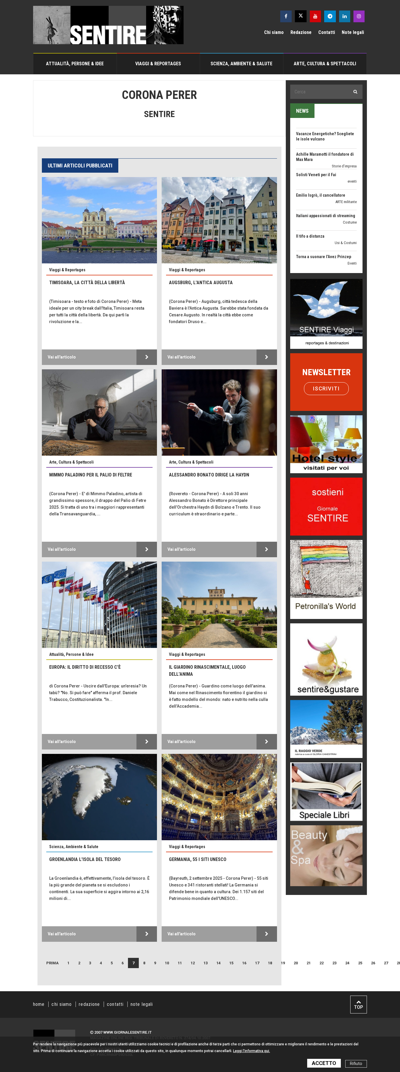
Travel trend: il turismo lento (321, 266)
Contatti (326, 32)
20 (296, 963)
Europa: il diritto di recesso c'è (85, 667)
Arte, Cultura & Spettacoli (325, 63)
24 (347, 963)
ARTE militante (346, 170)
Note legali (353, 32)
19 (283, 963)
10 (167, 963)
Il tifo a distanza (310, 205)
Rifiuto (356, 1063)
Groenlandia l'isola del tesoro (85, 859)
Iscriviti (326, 388)
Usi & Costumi (346, 211)
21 (309, 963)
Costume (350, 191)
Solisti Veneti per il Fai (316, 143)
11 (180, 963)
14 (218, 963)
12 (193, 963)
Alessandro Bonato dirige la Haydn (209, 475)
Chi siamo (274, 32)
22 (321, 963)
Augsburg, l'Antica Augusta (201, 282)
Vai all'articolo (62, 357)
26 (373, 963)
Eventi (352, 232)
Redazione (301, 32)
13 (206, 963)
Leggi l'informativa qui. (251, 1051)
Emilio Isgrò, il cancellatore (320, 164)
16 (244, 963)
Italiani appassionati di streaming (325, 184)
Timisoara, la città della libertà (87, 282)
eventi (352, 150)
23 (334, 963)
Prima (52, 963)
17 (257, 963)
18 (270, 963)
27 (386, 963)
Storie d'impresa (344, 135)
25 (360, 963)
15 (231, 963)
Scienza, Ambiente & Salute (241, 63)
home (39, 1004)
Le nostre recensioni (341, 257)
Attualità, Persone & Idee (75, 63)
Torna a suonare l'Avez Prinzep (323, 225)
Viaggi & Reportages (158, 63)
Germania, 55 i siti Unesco (197, 859)
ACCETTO (324, 1063)
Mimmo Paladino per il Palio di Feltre (90, 475)
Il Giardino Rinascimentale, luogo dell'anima (207, 670)
